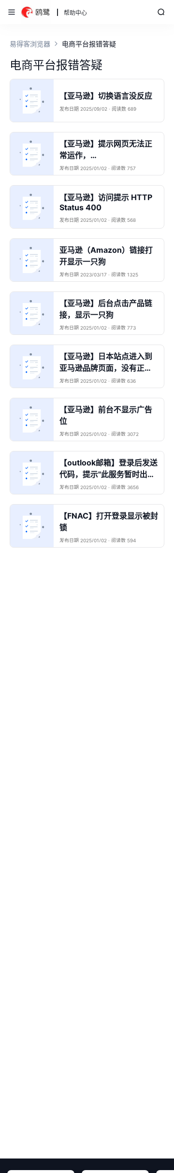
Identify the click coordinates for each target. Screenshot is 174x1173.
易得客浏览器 (30, 44)
